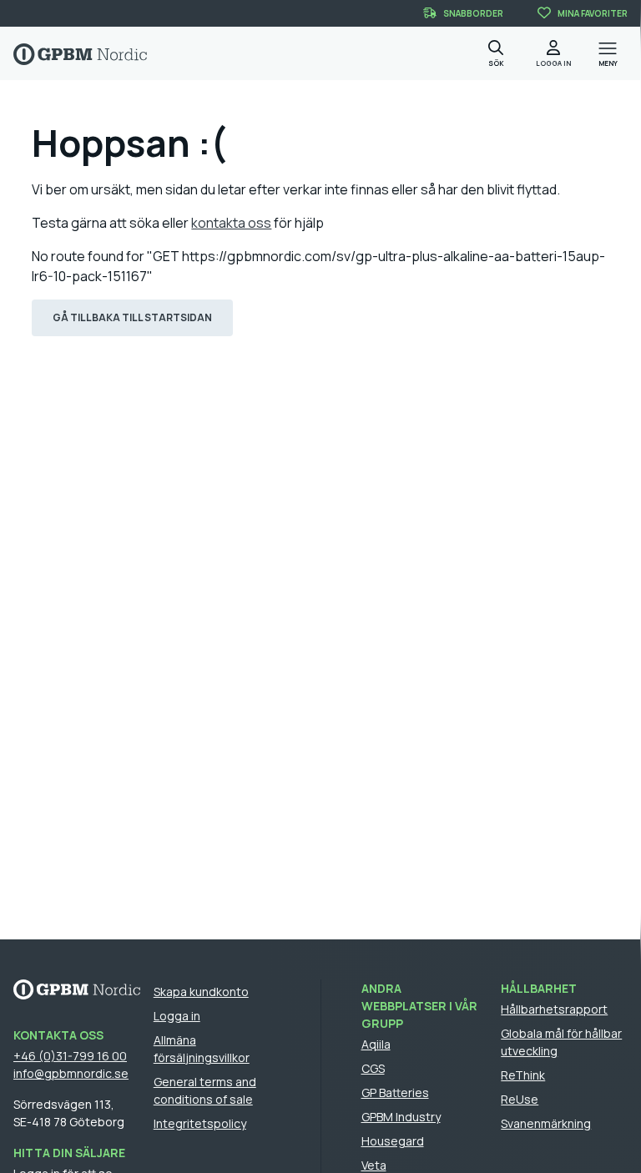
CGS (373, 1068)
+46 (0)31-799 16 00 (70, 1056)
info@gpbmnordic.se (71, 1073)
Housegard (392, 1141)
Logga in (177, 1016)
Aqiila (376, 1044)
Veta (373, 1165)
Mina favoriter (593, 13)
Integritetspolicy (200, 1123)
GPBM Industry (401, 1117)
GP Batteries (395, 1092)
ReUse (519, 1099)
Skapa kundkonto (201, 991)
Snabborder (473, 13)
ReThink (523, 1075)
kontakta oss (231, 223)
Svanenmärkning (546, 1123)
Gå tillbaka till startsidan (132, 317)
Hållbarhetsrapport (554, 1009)
